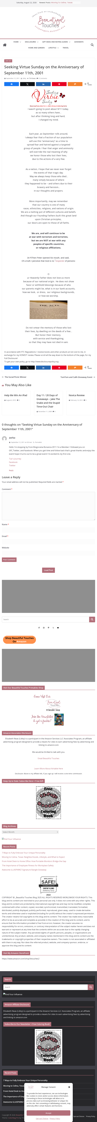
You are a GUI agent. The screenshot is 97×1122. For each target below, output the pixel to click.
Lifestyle (52, 48)
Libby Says (8, 61)
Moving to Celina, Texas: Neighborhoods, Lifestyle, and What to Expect (33, 857)
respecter (59, 261)
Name (5, 524)
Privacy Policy (55, 1118)
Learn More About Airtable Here (48, 768)
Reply (11, 470)
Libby (24, 78)
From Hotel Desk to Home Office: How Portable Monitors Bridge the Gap (34, 861)
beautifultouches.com (48, 885)
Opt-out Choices (42, 1118)
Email (5, 536)
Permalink (38, 442)
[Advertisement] (48, 596)
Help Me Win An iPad (15, 395)
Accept (48, 1113)
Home (16, 42)
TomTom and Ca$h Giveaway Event (76, 377)
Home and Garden (36, 48)
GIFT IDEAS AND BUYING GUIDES (55, 42)
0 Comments (42, 78)
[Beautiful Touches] (5, 45)
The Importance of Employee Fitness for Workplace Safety (28, 865)
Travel (66, 48)
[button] (69, 1087)
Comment (7, 489)
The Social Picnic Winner (15, 377)
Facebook (13, 462)
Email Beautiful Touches (48, 758)
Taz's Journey (15, 458)
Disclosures (30, 42)
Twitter (12, 465)
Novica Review (77, 395)
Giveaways (79, 42)
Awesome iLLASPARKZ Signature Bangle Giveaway (24, 869)
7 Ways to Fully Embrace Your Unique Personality (23, 852)
